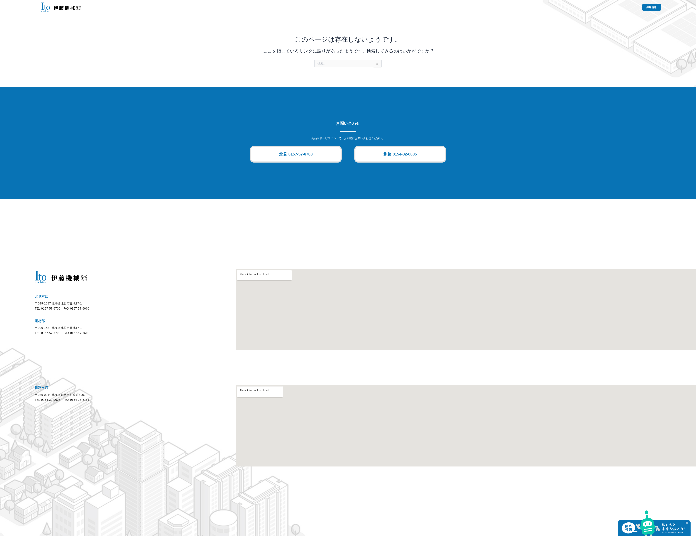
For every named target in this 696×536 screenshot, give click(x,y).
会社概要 (511, 7)
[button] (296, 154)
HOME (434, 7)
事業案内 (449, 7)
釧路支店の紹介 (491, 7)
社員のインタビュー (533, 7)
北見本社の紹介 (468, 7)
